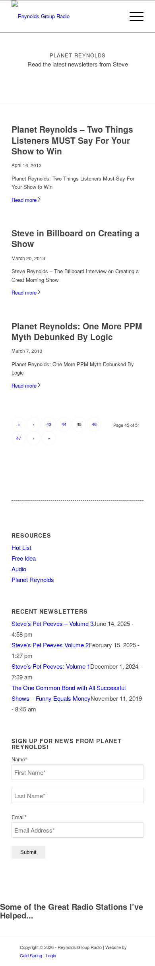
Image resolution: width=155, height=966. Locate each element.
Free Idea (24, 558)
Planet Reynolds (33, 579)
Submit (28, 852)
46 (94, 424)
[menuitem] (132, 16)
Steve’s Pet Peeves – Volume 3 (52, 623)
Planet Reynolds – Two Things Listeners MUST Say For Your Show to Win (72, 140)
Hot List (21, 547)
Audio (19, 569)
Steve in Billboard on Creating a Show (76, 238)
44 (64, 424)
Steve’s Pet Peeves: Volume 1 (51, 666)
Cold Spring (31, 955)
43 (48, 424)
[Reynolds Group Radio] (64, 16)
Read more (24, 199)
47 (18, 438)
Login (51, 955)
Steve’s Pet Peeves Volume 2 (50, 645)
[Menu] (132, 16)
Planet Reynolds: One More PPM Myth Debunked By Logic (77, 331)
